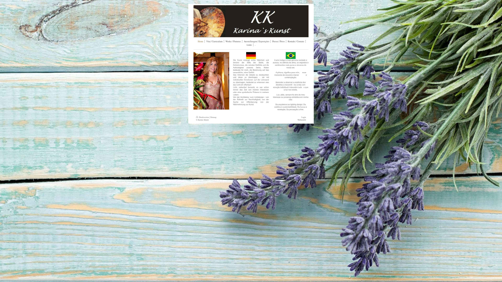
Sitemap (213, 117)
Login (303, 117)
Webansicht (302, 120)
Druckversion (203, 117)
